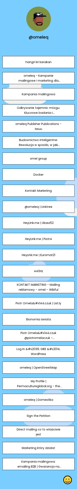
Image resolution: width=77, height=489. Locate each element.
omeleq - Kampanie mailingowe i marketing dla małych (38, 81)
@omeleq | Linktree (38, 207)
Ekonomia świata (38, 319)
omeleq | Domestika (38, 400)
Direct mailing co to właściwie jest (38, 431)
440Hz (38, 271)
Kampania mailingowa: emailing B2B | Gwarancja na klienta (38, 467)
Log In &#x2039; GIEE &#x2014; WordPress (38, 351)
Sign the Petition (38, 416)
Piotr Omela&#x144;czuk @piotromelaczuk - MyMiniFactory (38, 338)
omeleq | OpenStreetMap (38, 368)
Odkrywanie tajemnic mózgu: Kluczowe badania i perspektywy (38, 113)
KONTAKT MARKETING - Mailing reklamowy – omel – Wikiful (38, 287)
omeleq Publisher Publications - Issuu (38, 126)
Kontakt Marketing (38, 191)
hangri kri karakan (38, 62)
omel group (38, 158)
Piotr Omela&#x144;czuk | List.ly (38, 303)
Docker (38, 175)
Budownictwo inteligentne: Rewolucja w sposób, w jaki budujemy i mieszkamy (38, 145)
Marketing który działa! (38, 448)
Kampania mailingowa (38, 94)
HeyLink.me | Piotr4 (38, 239)
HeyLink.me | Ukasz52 (38, 223)
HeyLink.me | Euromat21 (38, 255)
